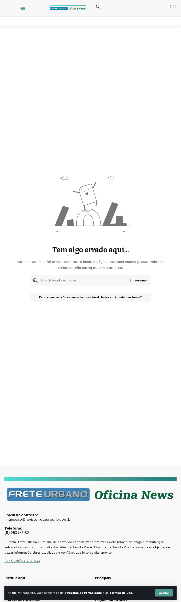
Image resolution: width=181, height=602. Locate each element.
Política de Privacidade (84, 592)
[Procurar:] (84, 280)
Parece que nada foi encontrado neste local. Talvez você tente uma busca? (90, 297)
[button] (164, 592)
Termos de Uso (120, 592)
